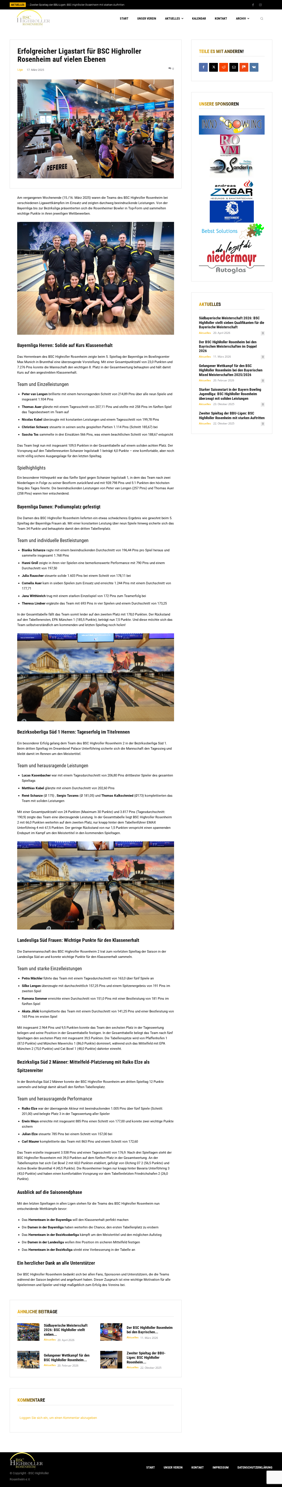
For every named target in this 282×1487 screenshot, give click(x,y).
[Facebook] (253, 5)
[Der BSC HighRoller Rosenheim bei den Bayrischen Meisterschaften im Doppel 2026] (111, 1332)
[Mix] (243, 67)
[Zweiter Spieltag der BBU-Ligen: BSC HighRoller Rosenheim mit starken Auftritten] (111, 1359)
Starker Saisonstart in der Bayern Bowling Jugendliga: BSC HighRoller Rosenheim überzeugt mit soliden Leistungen (230, 394)
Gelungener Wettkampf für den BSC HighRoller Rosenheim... (66, 1357)
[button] (261, 18)
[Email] (233, 67)
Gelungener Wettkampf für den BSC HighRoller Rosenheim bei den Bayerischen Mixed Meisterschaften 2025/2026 (230, 370)
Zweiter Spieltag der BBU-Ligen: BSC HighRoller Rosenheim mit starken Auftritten (76, 4)
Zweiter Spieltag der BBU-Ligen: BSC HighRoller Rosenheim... (146, 1357)
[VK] (254, 67)
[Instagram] (260, 5)
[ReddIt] (223, 67)
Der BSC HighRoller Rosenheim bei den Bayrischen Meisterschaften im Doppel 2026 (228, 346)
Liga (20, 69)
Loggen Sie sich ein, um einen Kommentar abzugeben (58, 1417)
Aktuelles (50, 1339)
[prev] (148, 4)
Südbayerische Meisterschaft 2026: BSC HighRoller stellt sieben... (65, 1330)
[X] (213, 67)
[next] (155, 4)
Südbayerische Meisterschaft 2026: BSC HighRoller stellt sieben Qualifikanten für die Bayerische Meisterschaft (231, 322)
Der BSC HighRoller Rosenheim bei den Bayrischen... (150, 1329)
